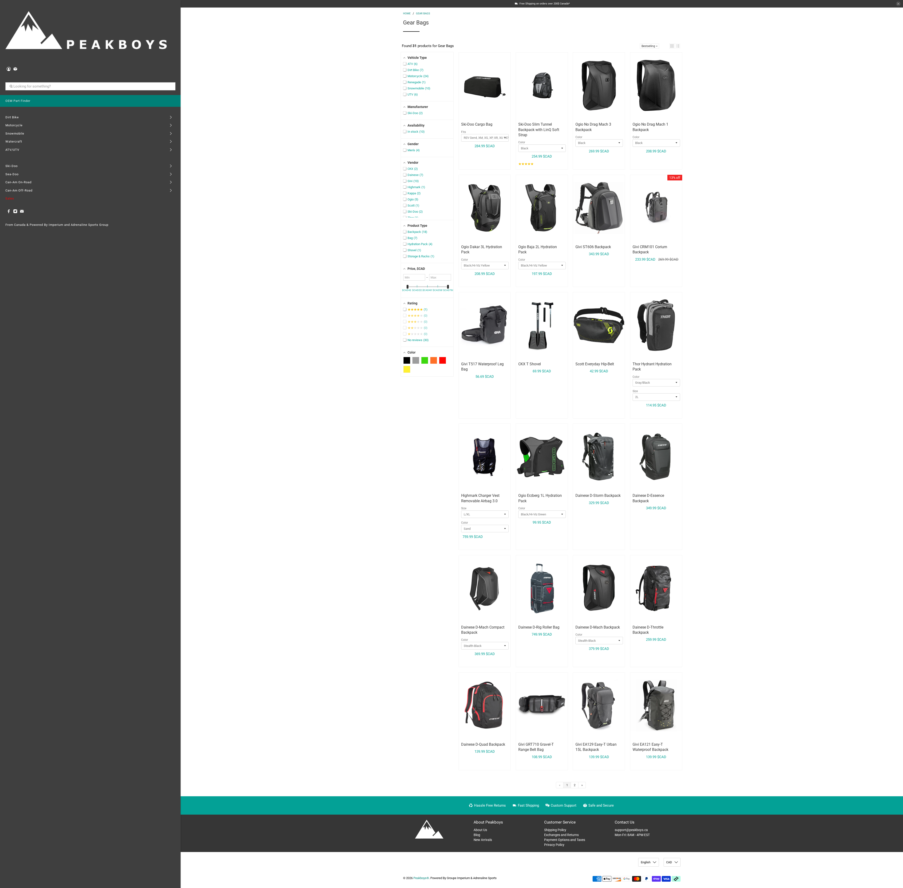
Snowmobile (14, 133)
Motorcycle (14, 125)
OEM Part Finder (17, 101)
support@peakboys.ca (631, 830)
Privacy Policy (554, 845)
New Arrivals (483, 840)
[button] (671, 46)
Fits (463, 132)
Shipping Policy (555, 830)
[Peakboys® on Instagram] (15, 212)
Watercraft (13, 141)
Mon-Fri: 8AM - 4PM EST (632, 835)
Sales (9, 198)
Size (635, 391)
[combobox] (90, 86)
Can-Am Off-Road (18, 190)
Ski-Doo (11, 166)
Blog (477, 835)
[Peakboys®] (86, 32)
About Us (480, 830)
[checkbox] (406, 360)
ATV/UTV (12, 149)
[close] (898, 3)
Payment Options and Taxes (564, 840)
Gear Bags (423, 13)
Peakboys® (421, 878)
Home (407, 13)
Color (521, 142)
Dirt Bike (12, 117)
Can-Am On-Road (18, 182)
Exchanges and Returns (561, 835)
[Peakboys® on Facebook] (8, 212)
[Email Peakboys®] (22, 212)
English (645, 862)
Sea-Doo (12, 174)
